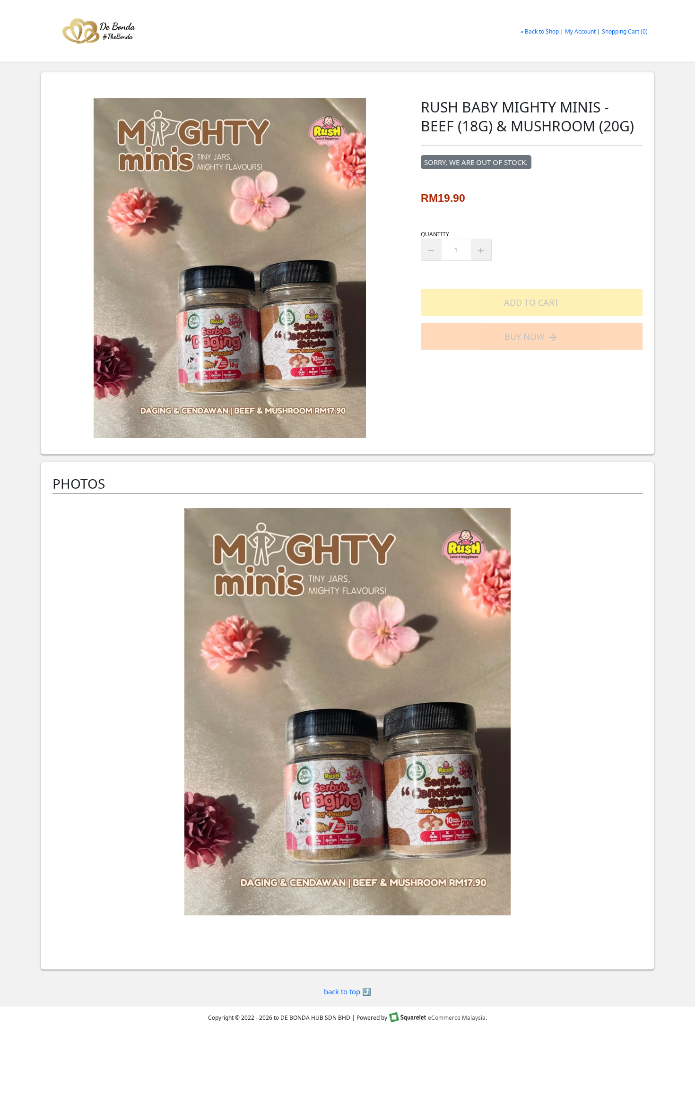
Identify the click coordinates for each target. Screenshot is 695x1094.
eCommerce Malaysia (457, 1018)
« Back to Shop (540, 31)
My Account (580, 31)
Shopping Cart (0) (625, 31)
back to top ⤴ (347, 991)
